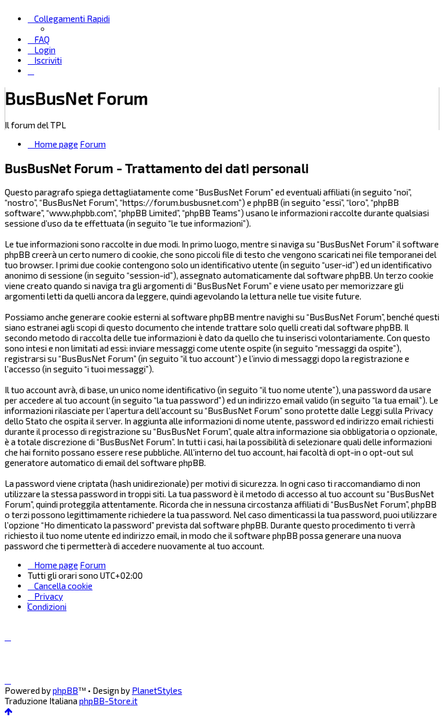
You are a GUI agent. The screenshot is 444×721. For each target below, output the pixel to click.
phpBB (65, 690)
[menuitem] (39, 39)
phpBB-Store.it (108, 701)
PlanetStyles (157, 690)
